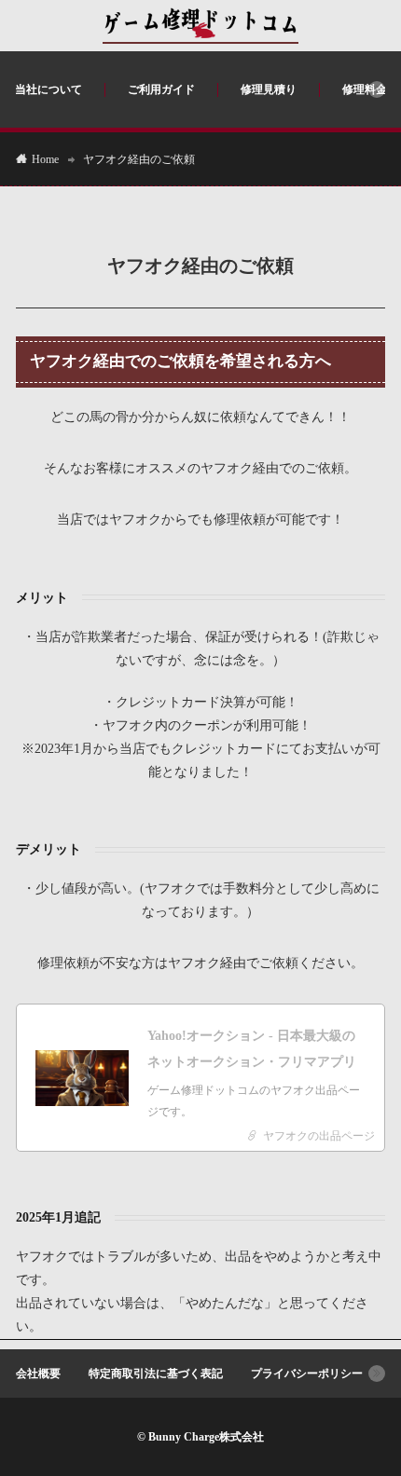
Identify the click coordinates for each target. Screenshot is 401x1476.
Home (45, 159)
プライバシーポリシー (307, 1373)
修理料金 (364, 89)
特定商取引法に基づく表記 (156, 1373)
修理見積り (269, 89)
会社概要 (38, 1373)
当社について (48, 89)
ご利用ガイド (161, 89)
